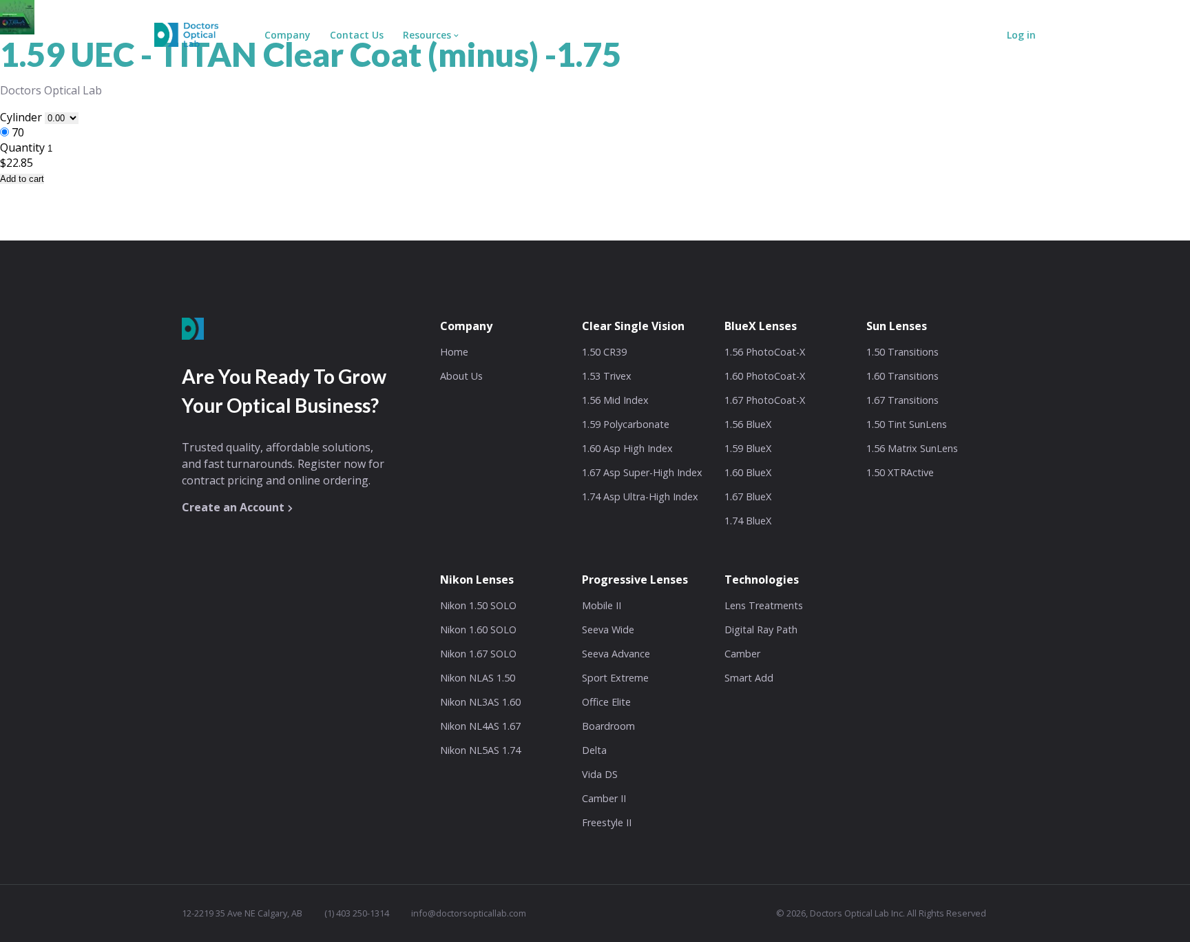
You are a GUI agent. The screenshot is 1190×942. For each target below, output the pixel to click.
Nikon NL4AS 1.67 (480, 726)
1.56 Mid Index (615, 400)
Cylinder (22, 117)
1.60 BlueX (747, 472)
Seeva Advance (616, 653)
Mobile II (601, 605)
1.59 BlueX (747, 448)
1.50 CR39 (604, 351)
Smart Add (748, 677)
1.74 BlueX (747, 520)
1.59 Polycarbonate (625, 424)
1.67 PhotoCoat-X (764, 400)
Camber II (604, 798)
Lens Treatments (763, 605)
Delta (594, 750)
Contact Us (357, 34)
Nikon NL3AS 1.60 (480, 701)
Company (287, 34)
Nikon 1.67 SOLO (478, 653)
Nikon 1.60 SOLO (478, 629)
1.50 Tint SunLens (906, 424)
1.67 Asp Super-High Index (642, 472)
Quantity (22, 147)
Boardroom (608, 726)
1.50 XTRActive (900, 472)
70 (18, 132)
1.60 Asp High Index (627, 448)
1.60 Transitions (902, 375)
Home (454, 351)
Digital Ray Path (760, 629)
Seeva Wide (608, 629)
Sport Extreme (615, 677)
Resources (427, 34)
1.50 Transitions (902, 351)
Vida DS (600, 774)
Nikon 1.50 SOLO (478, 605)
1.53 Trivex (606, 375)
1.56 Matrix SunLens (912, 448)
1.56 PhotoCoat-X (764, 351)
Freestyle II (606, 822)
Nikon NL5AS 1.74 (480, 750)
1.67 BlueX (747, 496)
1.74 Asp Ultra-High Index (640, 496)
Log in (1021, 34)
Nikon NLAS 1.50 (477, 677)
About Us (461, 375)
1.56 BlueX (747, 424)
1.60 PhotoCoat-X (764, 375)
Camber (742, 653)
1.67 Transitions (902, 400)
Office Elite (606, 701)
